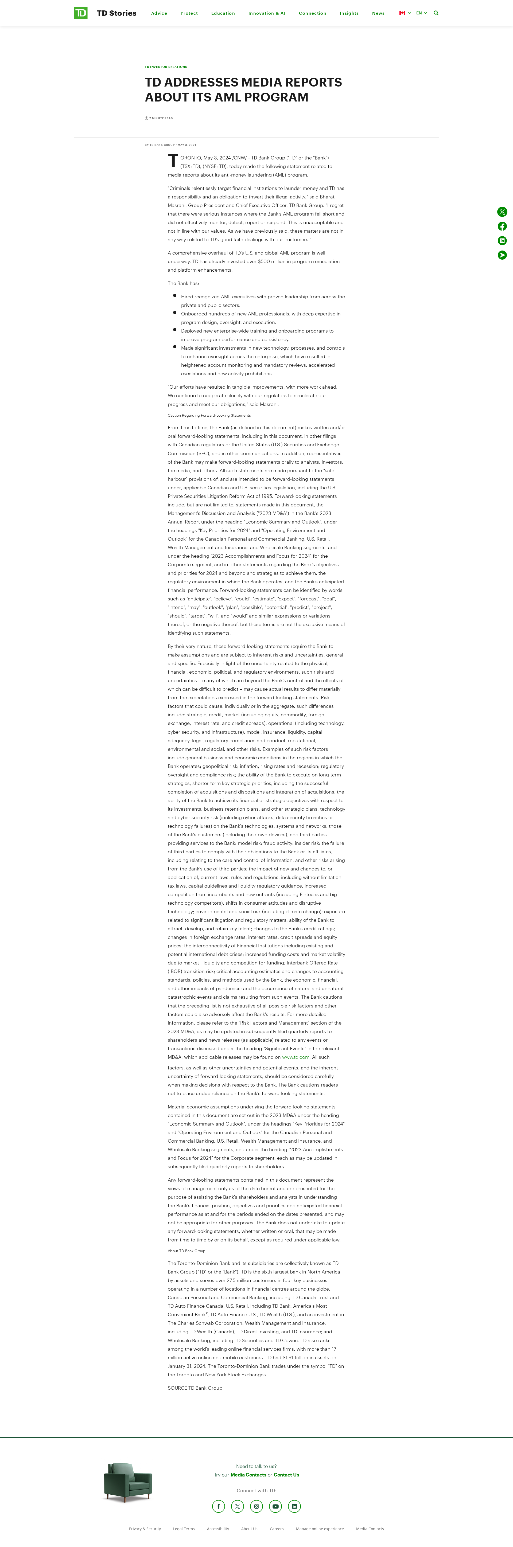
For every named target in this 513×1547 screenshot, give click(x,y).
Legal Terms (184, 1528)
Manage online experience (320, 1528)
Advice (159, 12)
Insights (349, 12)
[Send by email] (502, 255)
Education (223, 12)
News (378, 12)
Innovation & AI (267, 12)
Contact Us (286, 1475)
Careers (277, 1528)
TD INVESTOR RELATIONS (166, 66)
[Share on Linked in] (502, 240)
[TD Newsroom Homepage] (81, 17)
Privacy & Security (145, 1528)
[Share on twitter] (502, 212)
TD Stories (117, 13)
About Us (249, 1528)
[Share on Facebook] (502, 226)
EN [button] (419, 12)
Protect (189, 12)
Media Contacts (248, 1475)
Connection (313, 12)
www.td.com (295, 1057)
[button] (405, 13)
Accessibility (218, 1528)
